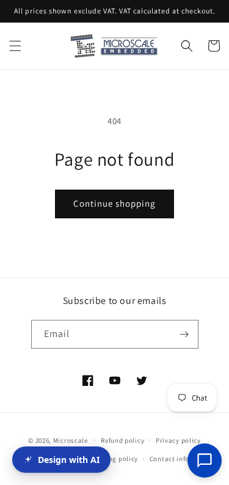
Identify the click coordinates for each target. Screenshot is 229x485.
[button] (15, 45)
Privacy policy (178, 440)
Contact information (183, 458)
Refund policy (122, 440)
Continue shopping (114, 203)
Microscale (70, 439)
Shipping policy (113, 458)
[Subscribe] (184, 334)
